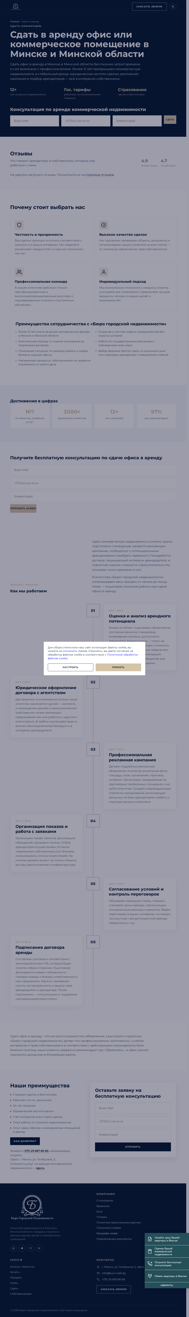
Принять (118, 667)
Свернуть (167, 1285)
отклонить (70, 651)
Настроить (70, 667)
